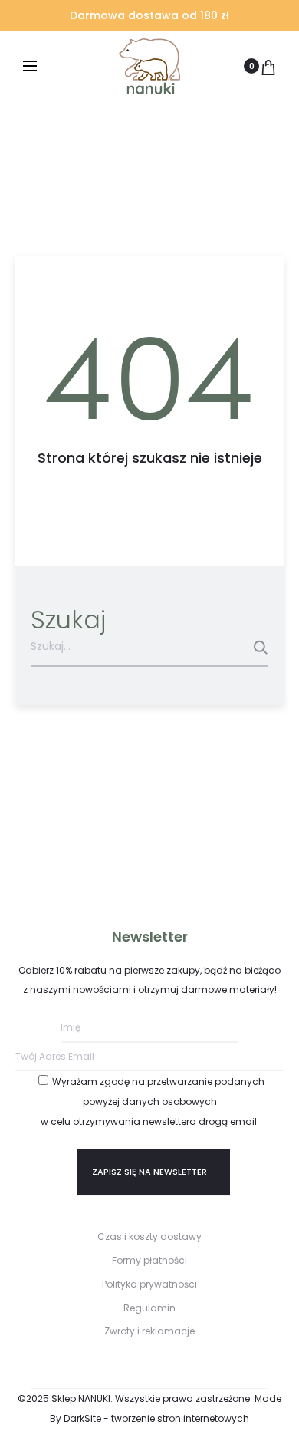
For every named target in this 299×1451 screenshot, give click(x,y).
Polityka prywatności (149, 1284)
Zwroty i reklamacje (149, 1330)
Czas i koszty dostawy (149, 1236)
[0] (268, 65)
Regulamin (149, 1307)
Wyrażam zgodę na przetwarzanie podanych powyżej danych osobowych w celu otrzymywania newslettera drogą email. (153, 1101)
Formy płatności (149, 1260)
